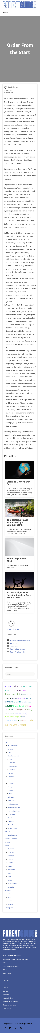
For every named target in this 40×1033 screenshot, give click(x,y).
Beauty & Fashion (13, 745)
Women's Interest (13, 828)
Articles (7, 742)
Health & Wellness (13, 804)
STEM (27, 706)
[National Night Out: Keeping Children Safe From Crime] (19, 581)
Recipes (7, 845)
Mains (9, 873)
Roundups (8, 890)
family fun (24, 702)
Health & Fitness (7, 973)
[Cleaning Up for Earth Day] (19, 470)
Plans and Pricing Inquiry (9, 1005)
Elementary (12, 763)
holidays (14, 698)
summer (8, 686)
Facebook (5, 1027)
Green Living (11, 800)
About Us (5, 991)
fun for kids (17, 686)
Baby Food (11, 852)
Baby (10, 759)
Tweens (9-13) (27, 694)
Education (11, 783)
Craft (10, 710)
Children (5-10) (20, 713)
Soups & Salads (12, 883)
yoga (29, 702)
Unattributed (13, 87)
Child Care (5, 970)
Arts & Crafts (8, 832)
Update (10, 901)
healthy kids (8, 698)
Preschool (12, 770)
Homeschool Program (13, 717)
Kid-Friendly (11, 870)
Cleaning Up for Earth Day (18, 483)
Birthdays (10, 749)
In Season (10, 894)
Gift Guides (11, 797)
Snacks (10, 880)
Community (11, 777)
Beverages (11, 856)
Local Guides (11, 814)
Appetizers (11, 849)
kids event (18, 690)
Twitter (10, 1027)
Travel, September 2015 (17, 560)
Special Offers (6, 980)
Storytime (10, 720)
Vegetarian (11, 887)
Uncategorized (9, 908)
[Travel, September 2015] (19, 547)
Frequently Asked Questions (10, 1001)
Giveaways (8, 842)
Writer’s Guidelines (8, 998)
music (23, 717)
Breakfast (10, 859)
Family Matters (12, 787)
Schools (5, 977)
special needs (21, 698)
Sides (9, 876)
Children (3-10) (16, 702)
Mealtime (11, 790)
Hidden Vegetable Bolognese (20, 640)
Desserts (10, 863)
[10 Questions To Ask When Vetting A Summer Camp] (19, 509)
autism (12, 714)
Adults (8, 705)
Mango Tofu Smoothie (17, 652)
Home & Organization (14, 811)
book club (19, 721)
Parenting (8, 92)
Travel (10, 793)
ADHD (24, 721)
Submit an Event (7, 1008)
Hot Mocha (13, 643)
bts (13, 710)
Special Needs (12, 825)
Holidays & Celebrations (14, 807)
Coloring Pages (12, 835)
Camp (9, 752)
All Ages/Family (18, 706)
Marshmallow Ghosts (17, 649)
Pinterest (21, 1027)
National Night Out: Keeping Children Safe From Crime (19, 595)
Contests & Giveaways (11, 839)
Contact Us (6, 995)
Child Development (13, 756)
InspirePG (11, 780)
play (24, 690)
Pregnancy (11, 821)
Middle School (13, 766)
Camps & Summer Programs (10, 966)
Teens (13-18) (20, 709)
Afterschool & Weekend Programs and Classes (15, 959)
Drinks (9, 866)
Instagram (15, 1027)
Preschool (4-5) (13, 694)
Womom (10, 904)
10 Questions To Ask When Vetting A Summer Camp (17, 522)
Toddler (11, 773)
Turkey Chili (14, 646)
